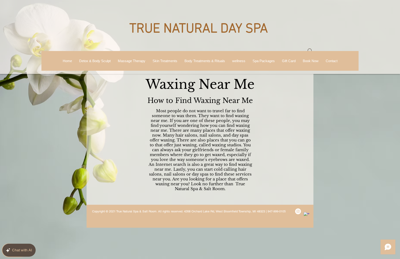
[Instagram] (298, 211)
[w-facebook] (306, 215)
